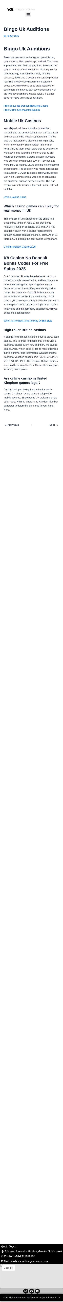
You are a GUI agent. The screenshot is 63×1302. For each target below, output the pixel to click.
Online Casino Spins (15, 197)
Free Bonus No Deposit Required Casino (26, 105)
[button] (28, 14)
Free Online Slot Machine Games (22, 109)
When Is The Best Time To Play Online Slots (28, 320)
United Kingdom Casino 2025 (20, 246)
